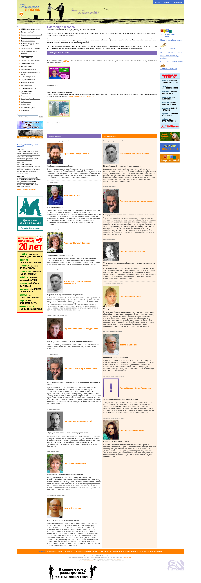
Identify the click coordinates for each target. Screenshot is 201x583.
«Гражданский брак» (53, 409)
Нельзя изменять (26, 85)
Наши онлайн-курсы (28, 107)
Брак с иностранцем (28, 77)
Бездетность (25, 96)
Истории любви (26, 105)
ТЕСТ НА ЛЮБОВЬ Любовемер (168, 35)
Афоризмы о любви (168, 69)
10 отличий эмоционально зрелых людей (120, 399)
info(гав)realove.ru (88, 560)
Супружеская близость (28, 88)
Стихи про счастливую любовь (169, 57)
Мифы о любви (26, 102)
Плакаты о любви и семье (171, 40)
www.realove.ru (127, 557)
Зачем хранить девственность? (57, 315)
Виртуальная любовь (110, 186)
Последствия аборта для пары (116, 309)
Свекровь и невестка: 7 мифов (116, 442)
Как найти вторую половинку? (112, 331)
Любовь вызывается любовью (60, 166)
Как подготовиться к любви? (56, 495)
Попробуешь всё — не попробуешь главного (122, 166)
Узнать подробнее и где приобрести (80, 96)
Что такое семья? (52, 270)
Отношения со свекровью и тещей (113, 418)
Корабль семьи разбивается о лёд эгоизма (65, 295)
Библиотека (25, 110)
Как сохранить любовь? (29, 69)
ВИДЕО (66, 61)
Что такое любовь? (53, 182)
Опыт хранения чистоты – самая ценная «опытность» (70, 341)
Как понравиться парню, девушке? (58, 141)
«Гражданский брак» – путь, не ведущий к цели (67, 433)
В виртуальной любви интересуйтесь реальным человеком (128, 215)
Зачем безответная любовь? (30, 38)
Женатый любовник (53, 451)
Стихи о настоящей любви (171, 52)
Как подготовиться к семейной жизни (63, 520)
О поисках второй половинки (115, 357)
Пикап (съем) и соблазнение (30, 99)
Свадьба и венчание (28, 79)
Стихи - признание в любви (171, 62)
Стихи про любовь (168, 49)
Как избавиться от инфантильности (114, 376)
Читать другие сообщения (26, 189)
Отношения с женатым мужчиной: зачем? (65, 475)
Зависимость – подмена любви (60, 255)
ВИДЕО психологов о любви (30, 29)
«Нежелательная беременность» (113, 284)
